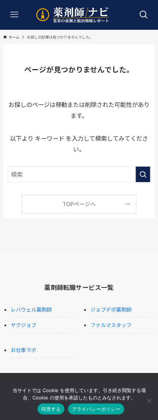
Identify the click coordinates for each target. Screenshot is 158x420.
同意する (51, 409)
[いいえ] (148, 400)
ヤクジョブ (23, 325)
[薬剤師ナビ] (79, 14)
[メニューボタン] (14, 14)
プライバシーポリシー (96, 409)
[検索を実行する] (143, 174)
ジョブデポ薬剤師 (111, 309)
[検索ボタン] (144, 14)
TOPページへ (79, 204)
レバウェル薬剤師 (31, 309)
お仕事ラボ (23, 349)
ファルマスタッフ (111, 325)
